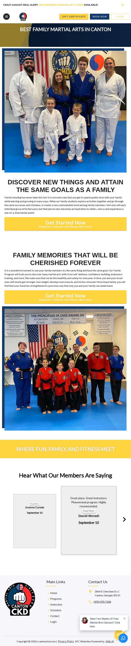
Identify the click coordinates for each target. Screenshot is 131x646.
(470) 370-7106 (102, 602)
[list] (55, 608)
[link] (55, 594)
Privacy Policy (66, 641)
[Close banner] (122, 5)
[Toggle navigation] (6, 16)
